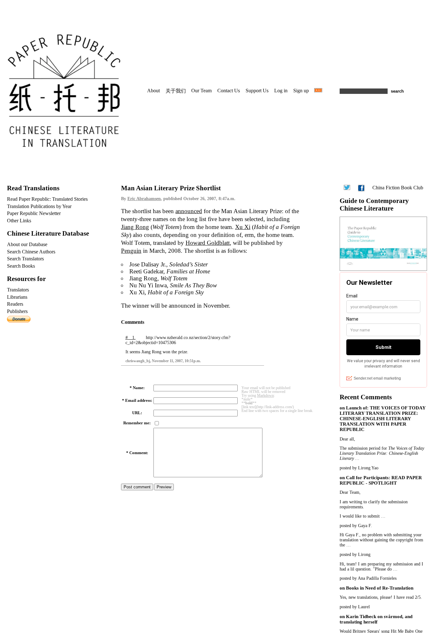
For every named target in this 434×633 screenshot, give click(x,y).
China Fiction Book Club (397, 187)
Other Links (19, 220)
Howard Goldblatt (208, 242)
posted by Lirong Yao (359, 468)
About (153, 90)
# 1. (130, 337)
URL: (137, 413)
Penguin (131, 250)
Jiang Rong (135, 227)
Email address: (138, 400)
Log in (281, 90)
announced (188, 211)
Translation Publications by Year (39, 206)
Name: (139, 388)
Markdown (265, 395)
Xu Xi (242, 227)
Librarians (17, 297)
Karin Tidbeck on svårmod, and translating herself (376, 619)
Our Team (201, 90)
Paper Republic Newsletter (34, 213)
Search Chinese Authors (31, 251)
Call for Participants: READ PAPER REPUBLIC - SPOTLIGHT (381, 480)
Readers (15, 304)
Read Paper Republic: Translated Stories (47, 199)
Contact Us (228, 90)
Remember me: (137, 423)
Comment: (138, 453)
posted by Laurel (355, 606)
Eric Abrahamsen (144, 198)
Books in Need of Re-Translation (379, 588)
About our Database (27, 244)
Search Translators (25, 258)
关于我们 (176, 91)
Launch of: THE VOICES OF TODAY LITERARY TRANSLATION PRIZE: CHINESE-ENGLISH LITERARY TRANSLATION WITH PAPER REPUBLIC (382, 418)
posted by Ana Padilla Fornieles (368, 578)
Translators (18, 289)
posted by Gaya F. (356, 525)
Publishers (17, 311)
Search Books (21, 266)
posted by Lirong (355, 554)
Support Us (257, 90)
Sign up (301, 90)
